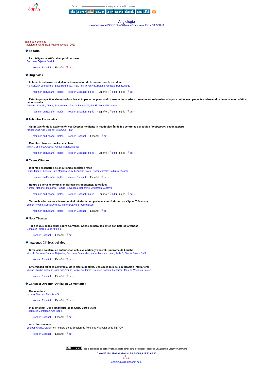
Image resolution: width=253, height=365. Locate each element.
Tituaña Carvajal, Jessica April (78, 204)
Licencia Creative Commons (173, 349)
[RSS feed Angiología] (154, 11)
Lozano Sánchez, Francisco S (43, 294)
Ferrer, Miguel (34, 171)
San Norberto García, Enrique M (72, 105)
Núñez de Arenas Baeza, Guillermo (72, 270)
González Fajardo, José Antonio (44, 229)
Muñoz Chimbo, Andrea (39, 270)
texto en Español (42, 67)
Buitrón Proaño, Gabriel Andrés (43, 204)
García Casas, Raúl (135, 253)
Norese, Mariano (36, 188)
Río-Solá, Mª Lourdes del (40, 85)
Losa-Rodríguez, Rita (66, 85)
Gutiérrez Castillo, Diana (40, 105)
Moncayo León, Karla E (110, 253)
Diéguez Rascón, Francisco (108, 270)
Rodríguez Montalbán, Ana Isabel (44, 311)
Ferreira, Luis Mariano (55, 171)
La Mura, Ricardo (119, 171)
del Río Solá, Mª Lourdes (104, 105)
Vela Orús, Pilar (64, 130)
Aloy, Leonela (75, 171)
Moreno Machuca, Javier (137, 270)
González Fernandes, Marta (82, 253)
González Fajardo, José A (40, 61)
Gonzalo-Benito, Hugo (118, 85)
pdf (71, 67)
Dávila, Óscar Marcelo (96, 171)
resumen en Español (44, 92)
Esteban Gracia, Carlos (39, 327)
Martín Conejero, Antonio (40, 146)
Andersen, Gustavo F (102, 188)
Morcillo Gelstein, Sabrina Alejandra (46, 253)
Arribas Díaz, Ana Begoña (40, 130)
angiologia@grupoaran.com (126, 362)
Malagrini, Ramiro (55, 188)
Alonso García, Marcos (67, 146)
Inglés (59, 92)
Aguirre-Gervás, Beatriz (92, 85)
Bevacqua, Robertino (78, 188)
